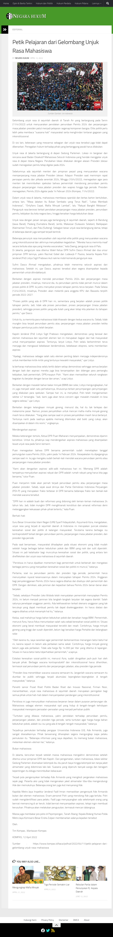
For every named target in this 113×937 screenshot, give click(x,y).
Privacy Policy (47, 920)
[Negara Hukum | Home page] (26, 16)
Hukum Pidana (81, 3)
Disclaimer (63, 920)
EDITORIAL (17, 29)
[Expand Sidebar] (4, 29)
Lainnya (95, 3)
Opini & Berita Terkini (22, 3)
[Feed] (53, 930)
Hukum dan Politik (44, 3)
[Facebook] (43, 930)
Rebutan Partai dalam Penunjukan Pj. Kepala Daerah (87, 888)
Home (6, 3)
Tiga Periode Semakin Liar (57, 884)
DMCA (76, 920)
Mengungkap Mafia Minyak (25, 887)
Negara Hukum (22, 58)
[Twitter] (48, 930)
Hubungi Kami (30, 920)
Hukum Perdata (64, 3)
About (86, 920)
